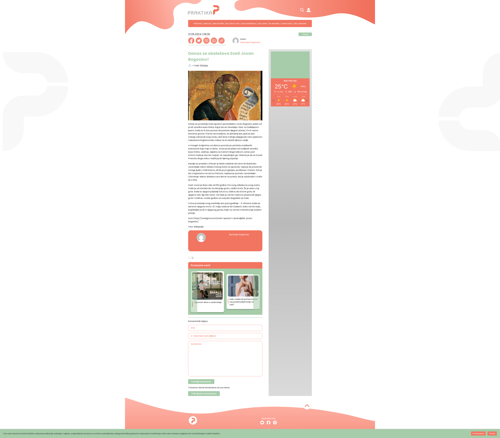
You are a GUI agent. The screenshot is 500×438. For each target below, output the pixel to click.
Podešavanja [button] (478, 433)
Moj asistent (300, 23)
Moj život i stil (233, 23)
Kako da (207, 23)
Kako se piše (218, 23)
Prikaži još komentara (204, 393)
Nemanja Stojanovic (250, 42)
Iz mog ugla (286, 23)
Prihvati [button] (492, 433)
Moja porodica (249, 23)
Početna (197, 23)
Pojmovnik (274, 23)
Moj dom (262, 23)
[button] (192, 292)
